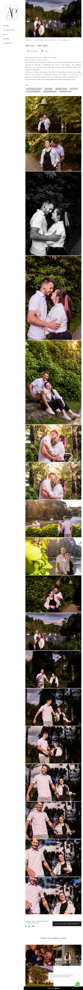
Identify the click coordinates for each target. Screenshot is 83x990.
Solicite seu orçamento (67, 923)
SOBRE (6, 39)
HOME (6, 26)
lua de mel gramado (33, 91)
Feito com (53, 988)
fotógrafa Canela (65, 91)
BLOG (6, 34)
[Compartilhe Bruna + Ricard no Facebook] (25, 926)
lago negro (48, 89)
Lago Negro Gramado (33, 89)
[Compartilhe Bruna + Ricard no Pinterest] (33, 926)
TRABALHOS (9, 30)
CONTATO (7, 43)
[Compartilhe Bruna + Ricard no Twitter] (29, 926)
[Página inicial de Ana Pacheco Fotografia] (11, 12)
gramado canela (61, 89)
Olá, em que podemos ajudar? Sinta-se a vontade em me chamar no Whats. (61, 976)
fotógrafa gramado (50, 91)
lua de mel (73, 89)
